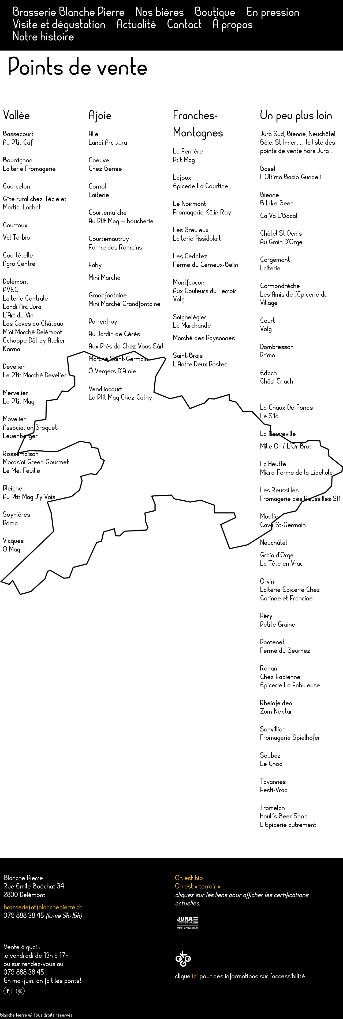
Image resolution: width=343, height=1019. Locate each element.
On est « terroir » (198, 887)
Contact (184, 25)
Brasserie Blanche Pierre (68, 13)
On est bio (189, 878)
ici (195, 976)
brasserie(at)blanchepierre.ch (43, 907)
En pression (273, 13)
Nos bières (159, 13)
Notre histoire (43, 38)
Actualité (136, 25)
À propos (232, 25)
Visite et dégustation (59, 25)
